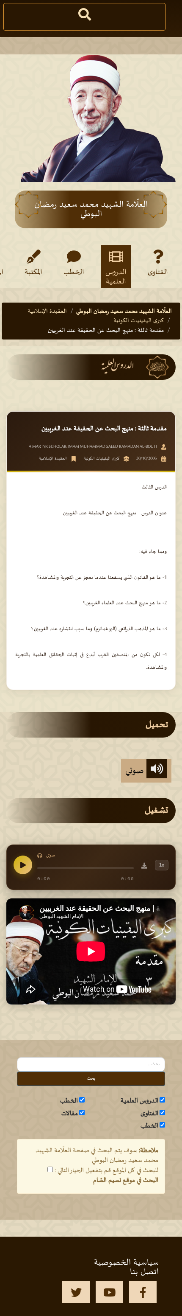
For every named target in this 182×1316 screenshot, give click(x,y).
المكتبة (33, 272)
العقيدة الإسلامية (47, 311)
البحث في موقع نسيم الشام (125, 1180)
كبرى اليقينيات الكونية (138, 320)
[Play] (23, 865)
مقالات (69, 1113)
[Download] (144, 867)
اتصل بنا (144, 1272)
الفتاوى (158, 272)
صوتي (135, 770)
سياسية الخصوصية (126, 1262)
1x (161, 864)
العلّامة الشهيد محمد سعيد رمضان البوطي (124, 311)
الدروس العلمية (116, 277)
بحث (91, 1079)
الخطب (73, 272)
